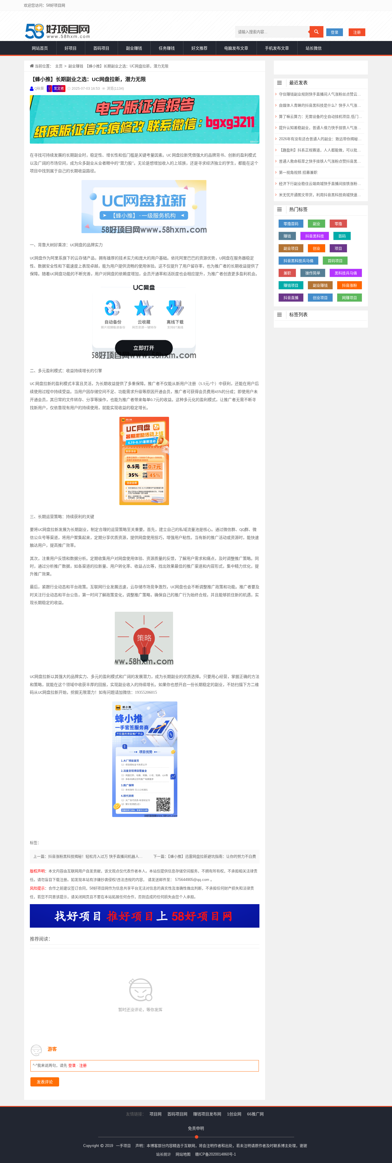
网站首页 (40, 48)
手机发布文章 (277, 48)
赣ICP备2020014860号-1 (215, 1154)
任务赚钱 (167, 48)
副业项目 (291, 248)
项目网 (156, 1114)
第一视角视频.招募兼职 (298, 172)
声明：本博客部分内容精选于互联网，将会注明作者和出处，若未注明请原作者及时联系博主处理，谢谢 (221, 1146)
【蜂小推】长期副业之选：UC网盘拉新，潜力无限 (88, 79)
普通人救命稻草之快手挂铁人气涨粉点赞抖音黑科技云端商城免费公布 (321, 161)
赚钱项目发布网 (207, 1114)
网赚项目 (349, 298)
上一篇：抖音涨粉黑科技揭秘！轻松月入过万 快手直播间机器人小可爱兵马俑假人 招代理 (107, 856)
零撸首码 (291, 224)
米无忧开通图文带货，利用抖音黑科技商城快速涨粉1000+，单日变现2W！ (321, 195)
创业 (316, 248)
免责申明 (196, 1128)
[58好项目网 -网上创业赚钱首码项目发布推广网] (57, 31)
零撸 (338, 224)
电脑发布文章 (236, 48)
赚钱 (287, 236)
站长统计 (163, 1154)
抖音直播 (291, 298)
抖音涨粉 (349, 285)
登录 (334, 32)
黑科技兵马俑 (346, 273)
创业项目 (320, 298)
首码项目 (101, 48)
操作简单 (312, 273)
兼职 (287, 273)
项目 (338, 248)
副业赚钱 (134, 48)
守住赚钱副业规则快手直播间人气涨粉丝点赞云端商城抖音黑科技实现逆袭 (321, 94)
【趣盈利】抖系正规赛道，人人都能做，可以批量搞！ (321, 150)
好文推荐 (199, 48)
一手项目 (123, 1146)
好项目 (71, 48)
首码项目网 (177, 1114)
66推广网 (255, 1114)
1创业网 (234, 1114)
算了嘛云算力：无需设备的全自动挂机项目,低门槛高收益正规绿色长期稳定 (321, 116)
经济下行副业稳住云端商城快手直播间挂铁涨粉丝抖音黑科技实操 (321, 183)
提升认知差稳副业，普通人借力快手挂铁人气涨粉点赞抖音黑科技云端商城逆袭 (321, 128)
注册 (357, 32)
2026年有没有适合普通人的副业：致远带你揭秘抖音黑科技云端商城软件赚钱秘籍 (321, 139)
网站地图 (183, 1154)
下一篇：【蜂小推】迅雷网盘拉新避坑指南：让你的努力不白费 (204, 856)
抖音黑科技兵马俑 (298, 261)
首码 (342, 236)
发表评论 (45, 1082)
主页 (59, 66)
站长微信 (314, 48)
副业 (316, 224)
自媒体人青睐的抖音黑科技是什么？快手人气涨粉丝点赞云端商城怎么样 (321, 105)
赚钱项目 (291, 285)
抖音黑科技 (314, 236)
